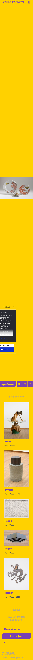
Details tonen (5, 339)
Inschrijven (16, 636)
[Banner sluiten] (13, 307)
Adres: (8, 653)
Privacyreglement (10, 643)
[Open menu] (29, 1)
